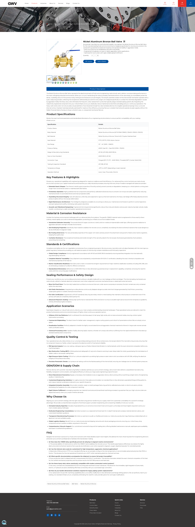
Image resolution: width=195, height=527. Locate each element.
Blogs (116, 513)
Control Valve (93, 505)
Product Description (97, 89)
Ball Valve (75, 484)
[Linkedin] (51, 515)
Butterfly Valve (94, 508)
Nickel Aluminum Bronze (88, 484)
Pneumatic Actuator (95, 513)
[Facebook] (47, 515)
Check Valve (93, 510)
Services (142, 503)
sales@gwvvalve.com (54, 509)
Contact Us (118, 515)
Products (117, 505)
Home (117, 503)
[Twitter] (55, 515)
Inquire (89, 61)
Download (143, 505)
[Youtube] (59, 515)
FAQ (141, 508)
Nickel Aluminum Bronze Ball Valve (58, 484)
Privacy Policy (117, 524)
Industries (117, 508)
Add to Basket (102, 61)
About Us (117, 510)
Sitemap (109, 524)
